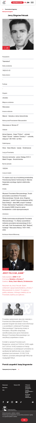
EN (28, 2)
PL (25, 2)
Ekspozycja (5, 385)
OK (24, 420)
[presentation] (1, 191)
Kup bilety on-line (17, 2)
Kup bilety (4, 387)
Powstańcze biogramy (11, 9)
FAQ (3, 390)
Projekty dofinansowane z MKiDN (29, 391)
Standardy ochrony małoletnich (28, 396)
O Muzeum (27, 385)
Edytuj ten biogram (7, 11)
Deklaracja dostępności (28, 387)
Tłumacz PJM (17, 385)
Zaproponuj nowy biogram (9, 369)
